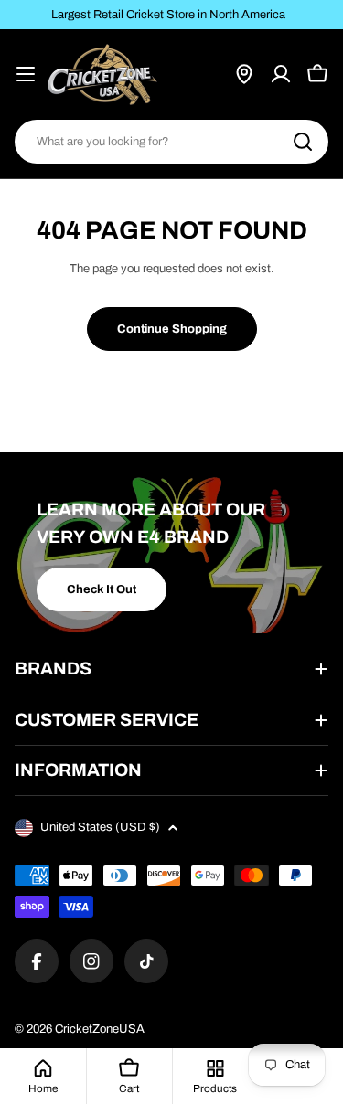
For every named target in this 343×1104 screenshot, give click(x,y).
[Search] (303, 142)
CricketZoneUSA (100, 1029)
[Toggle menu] (26, 74)
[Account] (281, 74)
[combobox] (171, 142)
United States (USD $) (100, 827)
